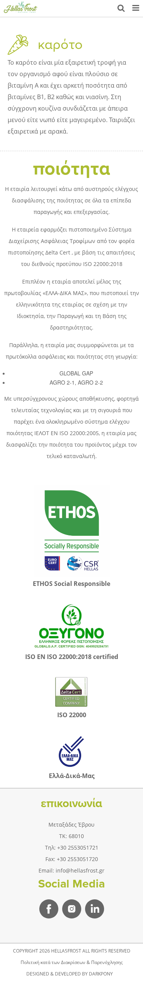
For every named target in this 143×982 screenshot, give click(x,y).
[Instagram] (71, 908)
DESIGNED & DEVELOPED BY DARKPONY (69, 974)
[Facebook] (48, 908)
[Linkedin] (94, 908)
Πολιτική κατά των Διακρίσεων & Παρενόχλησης (72, 962)
